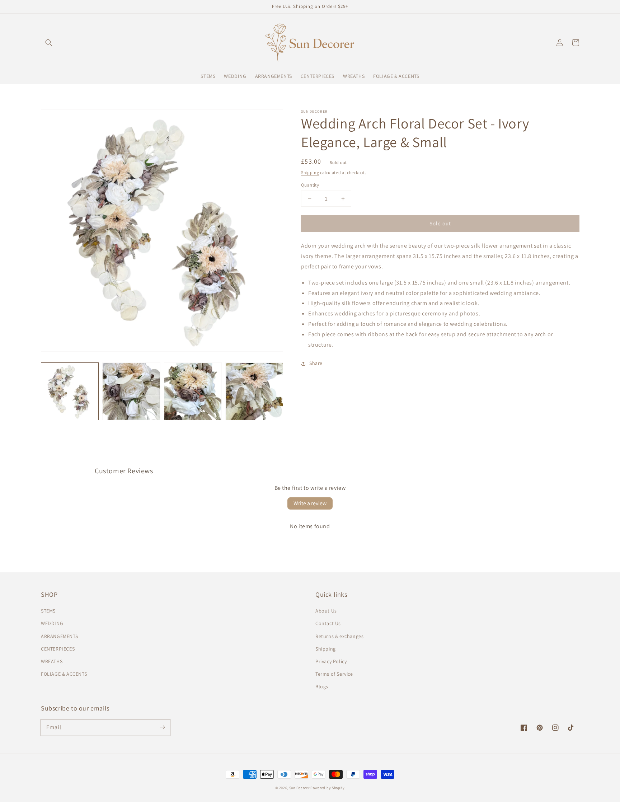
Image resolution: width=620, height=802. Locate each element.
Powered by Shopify (327, 787)
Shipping (310, 172)
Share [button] (316, 363)
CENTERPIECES (58, 649)
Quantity (310, 185)
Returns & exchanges (339, 636)
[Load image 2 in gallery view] (131, 391)
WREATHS (51, 661)
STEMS (48, 611)
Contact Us (328, 623)
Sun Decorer (299, 787)
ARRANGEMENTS (59, 636)
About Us (326, 611)
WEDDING (52, 623)
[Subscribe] (162, 727)
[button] (49, 43)
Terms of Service (334, 674)
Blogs (321, 686)
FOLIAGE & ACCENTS (64, 674)
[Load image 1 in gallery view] (70, 391)
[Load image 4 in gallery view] (254, 391)
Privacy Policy (331, 661)
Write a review (310, 503)
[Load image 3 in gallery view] (193, 391)
